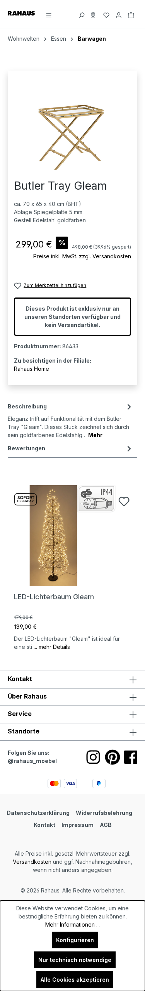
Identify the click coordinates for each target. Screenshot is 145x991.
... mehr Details (52, 646)
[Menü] (49, 14)
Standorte (23, 731)
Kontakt (44, 825)
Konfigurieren (75, 940)
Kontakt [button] (20, 679)
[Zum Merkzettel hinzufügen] (124, 501)
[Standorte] (94, 14)
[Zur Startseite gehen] (21, 13)
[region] (72, 128)
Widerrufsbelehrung (104, 812)
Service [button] (20, 714)
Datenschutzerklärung (38, 812)
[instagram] (93, 757)
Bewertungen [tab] (26, 448)
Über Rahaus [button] (27, 696)
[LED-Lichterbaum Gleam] (72, 535)
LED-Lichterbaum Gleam (54, 597)
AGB (106, 825)
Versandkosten (32, 861)
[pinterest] (112, 757)
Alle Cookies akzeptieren (75, 979)
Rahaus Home (31, 368)
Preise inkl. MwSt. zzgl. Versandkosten (82, 256)
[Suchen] (81, 14)
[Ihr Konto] (119, 14)
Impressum (77, 825)
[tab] (70, 420)
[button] (72, 731)
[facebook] (130, 757)
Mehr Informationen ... (72, 924)
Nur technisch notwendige (74, 959)
